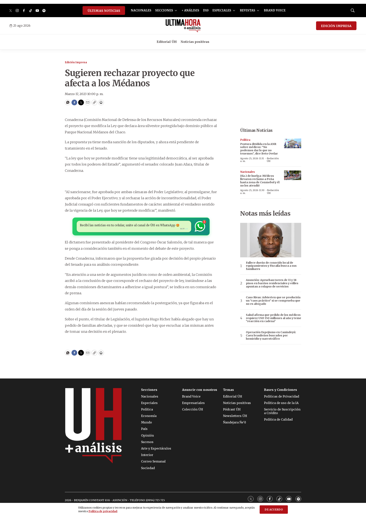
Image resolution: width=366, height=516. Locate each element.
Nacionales (247, 172)
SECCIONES (164, 10)
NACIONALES (141, 10)
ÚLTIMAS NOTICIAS (103, 11)
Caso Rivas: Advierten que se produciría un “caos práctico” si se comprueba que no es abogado (273, 300)
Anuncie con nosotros (199, 390)
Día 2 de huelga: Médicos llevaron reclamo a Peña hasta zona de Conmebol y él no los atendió (259, 180)
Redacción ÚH (273, 159)
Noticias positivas (195, 42)
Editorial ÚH (167, 42)
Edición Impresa (76, 62)
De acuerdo (274, 509)
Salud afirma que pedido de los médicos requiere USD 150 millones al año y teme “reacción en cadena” (273, 318)
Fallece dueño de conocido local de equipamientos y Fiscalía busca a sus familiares (271, 266)
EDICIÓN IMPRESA (336, 26)
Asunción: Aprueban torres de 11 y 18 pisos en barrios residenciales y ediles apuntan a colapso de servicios (272, 283)
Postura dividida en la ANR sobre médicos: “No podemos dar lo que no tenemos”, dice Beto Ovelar (259, 148)
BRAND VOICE (275, 10)
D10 (206, 10)
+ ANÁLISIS (190, 10)
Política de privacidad (102, 511)
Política (245, 140)
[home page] (183, 25)
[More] (176, 10)
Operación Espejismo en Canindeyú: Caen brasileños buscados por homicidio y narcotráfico (271, 335)
